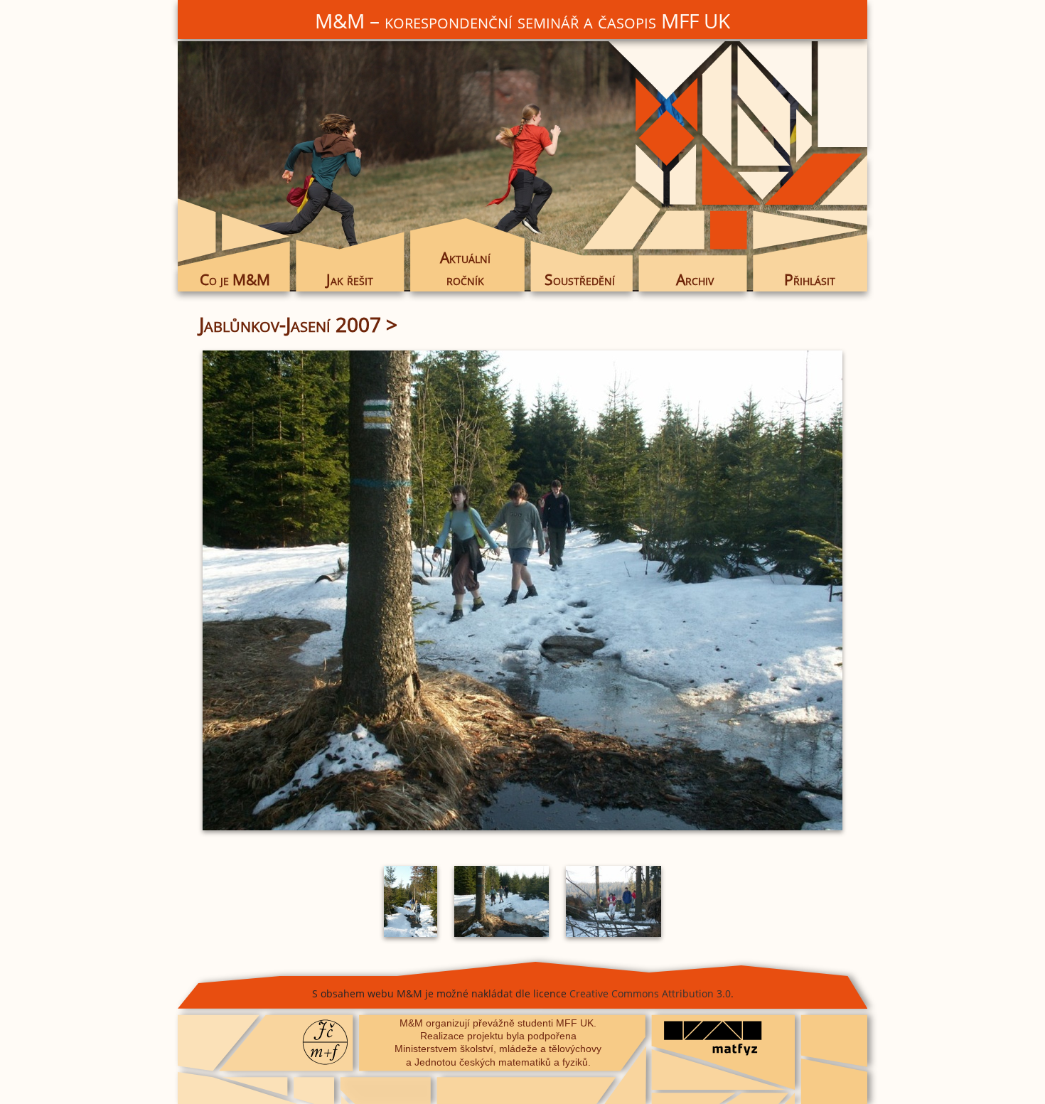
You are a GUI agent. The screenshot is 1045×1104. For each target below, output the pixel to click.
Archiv (695, 279)
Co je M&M (235, 279)
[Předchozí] (305, 590)
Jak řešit (349, 279)
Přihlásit (809, 279)
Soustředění (580, 279)
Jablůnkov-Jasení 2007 (290, 324)
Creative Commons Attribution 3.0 (650, 993)
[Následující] (739, 590)
